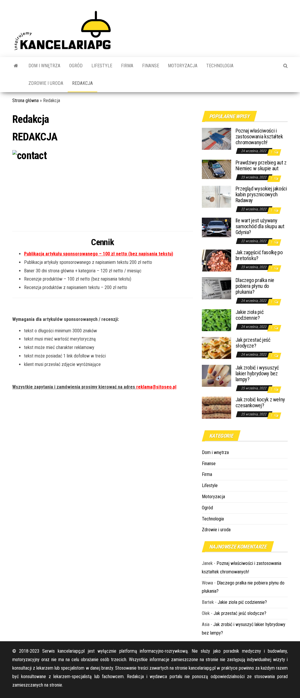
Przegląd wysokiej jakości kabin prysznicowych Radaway (261, 194)
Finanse (150, 65)
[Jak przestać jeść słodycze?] (216, 347)
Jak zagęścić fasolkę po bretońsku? (259, 255)
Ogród (76, 65)
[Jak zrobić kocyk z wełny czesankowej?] (216, 407)
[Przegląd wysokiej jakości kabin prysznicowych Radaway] (216, 196)
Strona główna (25, 100)
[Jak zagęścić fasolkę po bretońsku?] (216, 260)
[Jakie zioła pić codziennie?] (216, 320)
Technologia (219, 65)
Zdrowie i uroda (45, 83)
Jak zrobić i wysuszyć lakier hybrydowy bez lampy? (257, 373)
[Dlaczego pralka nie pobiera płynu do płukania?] (216, 288)
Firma (127, 65)
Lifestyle (101, 65)
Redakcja (82, 83)
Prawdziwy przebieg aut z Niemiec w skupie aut (261, 165)
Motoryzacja (182, 65)
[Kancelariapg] (16, 66)
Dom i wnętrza (44, 65)
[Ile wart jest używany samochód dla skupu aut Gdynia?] (216, 227)
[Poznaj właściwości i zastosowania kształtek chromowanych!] (216, 138)
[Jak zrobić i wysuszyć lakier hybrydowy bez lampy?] (216, 375)
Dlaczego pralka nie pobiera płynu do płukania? (255, 286)
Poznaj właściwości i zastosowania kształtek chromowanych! (259, 136)
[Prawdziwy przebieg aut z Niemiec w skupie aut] (216, 169)
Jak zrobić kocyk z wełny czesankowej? (260, 402)
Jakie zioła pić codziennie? (250, 315)
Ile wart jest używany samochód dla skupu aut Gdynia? (260, 226)
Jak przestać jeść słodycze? (253, 343)
